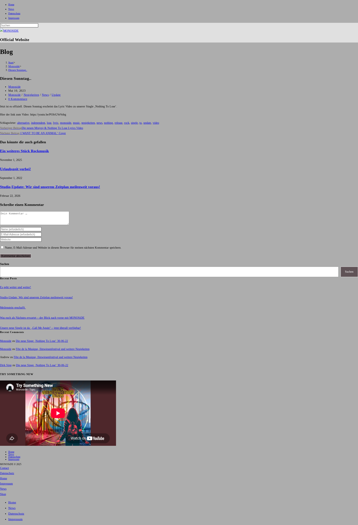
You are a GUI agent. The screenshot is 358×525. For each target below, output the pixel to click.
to (140, 122)
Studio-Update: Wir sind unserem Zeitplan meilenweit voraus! (50, 187)
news (99, 122)
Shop (3, 494)
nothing (108, 122)
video (156, 122)
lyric (55, 122)
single (134, 122)
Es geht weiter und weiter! (15, 287)
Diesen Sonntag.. (17, 70)
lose (49, 122)
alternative (23, 122)
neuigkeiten (88, 122)
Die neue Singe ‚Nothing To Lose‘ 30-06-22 (42, 341)
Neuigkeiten (31, 94)
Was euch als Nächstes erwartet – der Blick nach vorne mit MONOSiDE (42, 317)
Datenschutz (14, 13)
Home (11, 4)
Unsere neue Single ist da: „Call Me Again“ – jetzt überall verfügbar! (40, 327)
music (76, 122)
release (118, 122)
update (147, 122)
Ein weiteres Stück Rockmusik (24, 151)
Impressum (13, 18)
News (11, 9)
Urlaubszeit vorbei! (15, 169)
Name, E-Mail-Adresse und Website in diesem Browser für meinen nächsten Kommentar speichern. (63, 247)
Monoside (14, 86)
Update (56, 94)
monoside (65, 122)
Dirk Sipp (6, 365)
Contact (4, 468)
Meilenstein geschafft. (13, 307)
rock (126, 122)
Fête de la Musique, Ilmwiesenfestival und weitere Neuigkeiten (53, 349)
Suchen (4, 264)
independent (38, 122)
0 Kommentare (17, 99)
